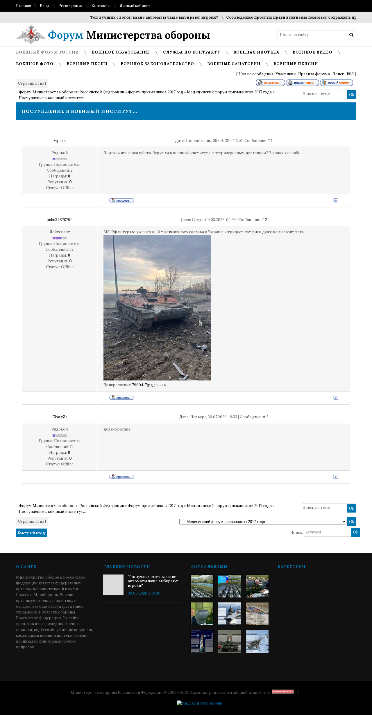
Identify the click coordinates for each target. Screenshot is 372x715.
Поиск (338, 74)
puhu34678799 (60, 219)
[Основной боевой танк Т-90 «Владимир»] (229, 641)
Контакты (101, 5)
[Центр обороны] (229, 586)
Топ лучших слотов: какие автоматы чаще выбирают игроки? (144, 17)
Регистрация (70, 5)
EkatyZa (59, 417)
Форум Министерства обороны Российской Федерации (71, 92)
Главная (23, 5)
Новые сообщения (256, 74)
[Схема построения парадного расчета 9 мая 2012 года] (257, 613)
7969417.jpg (142, 385)
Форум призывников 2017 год (155, 92)
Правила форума (314, 74)
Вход (44, 5)
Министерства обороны (129, 35)
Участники (286, 74)
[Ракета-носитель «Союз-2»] (202, 641)
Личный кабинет (135, 5)
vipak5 (60, 140)
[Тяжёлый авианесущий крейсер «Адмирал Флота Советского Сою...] (229, 613)
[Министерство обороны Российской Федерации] (202, 586)
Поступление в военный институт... (52, 97)
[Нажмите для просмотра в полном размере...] (157, 379)
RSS (350, 74)
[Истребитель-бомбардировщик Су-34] (257, 641)
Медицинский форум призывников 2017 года (229, 92)
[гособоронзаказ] (257, 586)
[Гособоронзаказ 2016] (202, 613)
